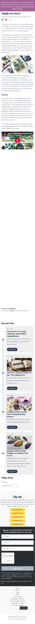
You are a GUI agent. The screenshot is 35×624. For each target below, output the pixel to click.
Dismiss (20, 9)
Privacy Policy (17, 596)
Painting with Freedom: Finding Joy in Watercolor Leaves (17, 453)
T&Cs (17, 594)
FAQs (17, 592)
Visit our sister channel (17, 601)
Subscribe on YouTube (17, 599)
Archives (4, 482)
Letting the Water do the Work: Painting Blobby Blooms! (17, 414)
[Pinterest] (6, 19)
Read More (12, 349)
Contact (17, 590)
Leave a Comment (7, 17)
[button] (17, 509)
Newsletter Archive (17, 603)
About (17, 588)
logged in (13, 310)
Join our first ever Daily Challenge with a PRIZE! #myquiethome (17, 333)
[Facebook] (2, 19)
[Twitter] (10, 19)
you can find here (7, 126)
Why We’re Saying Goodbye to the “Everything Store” (19, 373)
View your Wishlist (17, 605)
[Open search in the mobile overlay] (17, 608)
